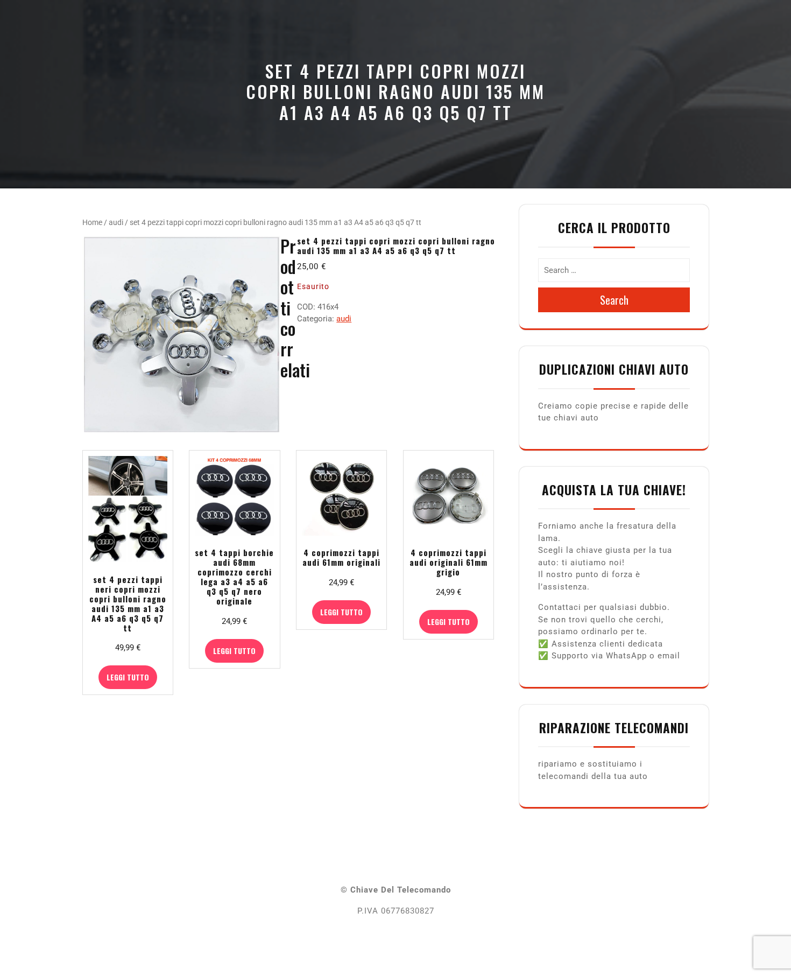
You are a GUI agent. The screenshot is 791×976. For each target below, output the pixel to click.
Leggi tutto (128, 677)
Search (614, 300)
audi (116, 222)
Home (92, 222)
